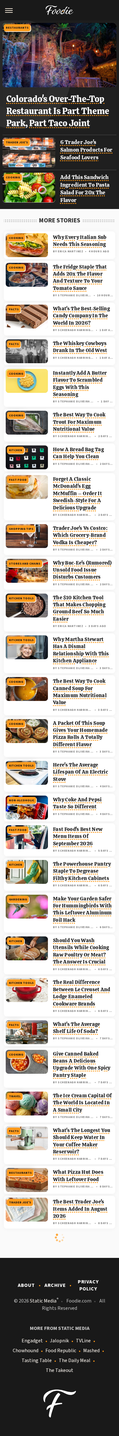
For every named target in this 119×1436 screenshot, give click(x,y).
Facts (14, 309)
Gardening (18, 899)
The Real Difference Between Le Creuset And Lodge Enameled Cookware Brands (81, 993)
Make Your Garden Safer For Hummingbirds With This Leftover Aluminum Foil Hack (82, 909)
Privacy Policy (88, 1285)
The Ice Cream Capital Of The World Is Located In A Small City (82, 1102)
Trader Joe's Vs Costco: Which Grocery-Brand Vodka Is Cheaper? (80, 535)
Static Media (43, 1300)
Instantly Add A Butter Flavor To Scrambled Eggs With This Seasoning (80, 384)
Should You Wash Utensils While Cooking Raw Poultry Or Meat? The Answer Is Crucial (81, 951)
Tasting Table (37, 1360)
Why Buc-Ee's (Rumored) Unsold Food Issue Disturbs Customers (82, 570)
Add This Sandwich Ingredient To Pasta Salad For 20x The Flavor (85, 188)
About (26, 1285)
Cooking (13, 177)
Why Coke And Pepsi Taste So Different (77, 803)
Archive (55, 1285)
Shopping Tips (21, 529)
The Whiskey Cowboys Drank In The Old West (80, 347)
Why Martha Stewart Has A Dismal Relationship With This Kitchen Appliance (81, 650)
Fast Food (18, 480)
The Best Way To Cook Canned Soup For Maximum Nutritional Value (80, 692)
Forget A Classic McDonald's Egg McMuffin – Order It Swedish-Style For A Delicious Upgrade (77, 493)
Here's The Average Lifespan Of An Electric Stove (80, 772)
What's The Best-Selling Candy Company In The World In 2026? (81, 315)
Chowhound (25, 1350)
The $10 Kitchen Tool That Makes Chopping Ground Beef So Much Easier (79, 608)
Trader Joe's (17, 142)
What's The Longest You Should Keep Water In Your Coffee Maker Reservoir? (81, 1141)
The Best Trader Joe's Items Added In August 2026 (80, 1208)
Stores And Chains (24, 563)
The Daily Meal (74, 1360)
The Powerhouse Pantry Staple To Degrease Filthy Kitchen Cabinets (82, 871)
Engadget (32, 1340)
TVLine (83, 1340)
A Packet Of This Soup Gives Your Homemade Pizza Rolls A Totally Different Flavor (80, 734)
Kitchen (15, 450)
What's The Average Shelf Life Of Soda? (76, 1028)
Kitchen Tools (21, 598)
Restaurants (17, 27)
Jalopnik (59, 1340)
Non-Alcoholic (21, 800)
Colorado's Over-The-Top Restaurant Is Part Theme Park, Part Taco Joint (57, 111)
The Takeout (59, 1370)
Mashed (91, 1350)
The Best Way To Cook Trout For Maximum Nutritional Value (79, 421)
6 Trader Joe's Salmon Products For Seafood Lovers (86, 150)
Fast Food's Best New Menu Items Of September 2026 (77, 836)
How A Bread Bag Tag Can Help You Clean (78, 453)
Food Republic (60, 1350)
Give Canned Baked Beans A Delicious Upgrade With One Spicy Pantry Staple (81, 1064)
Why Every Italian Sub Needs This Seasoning (79, 241)
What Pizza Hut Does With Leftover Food (78, 1175)
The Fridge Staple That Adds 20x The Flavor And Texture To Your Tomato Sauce (80, 277)
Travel (15, 1096)
